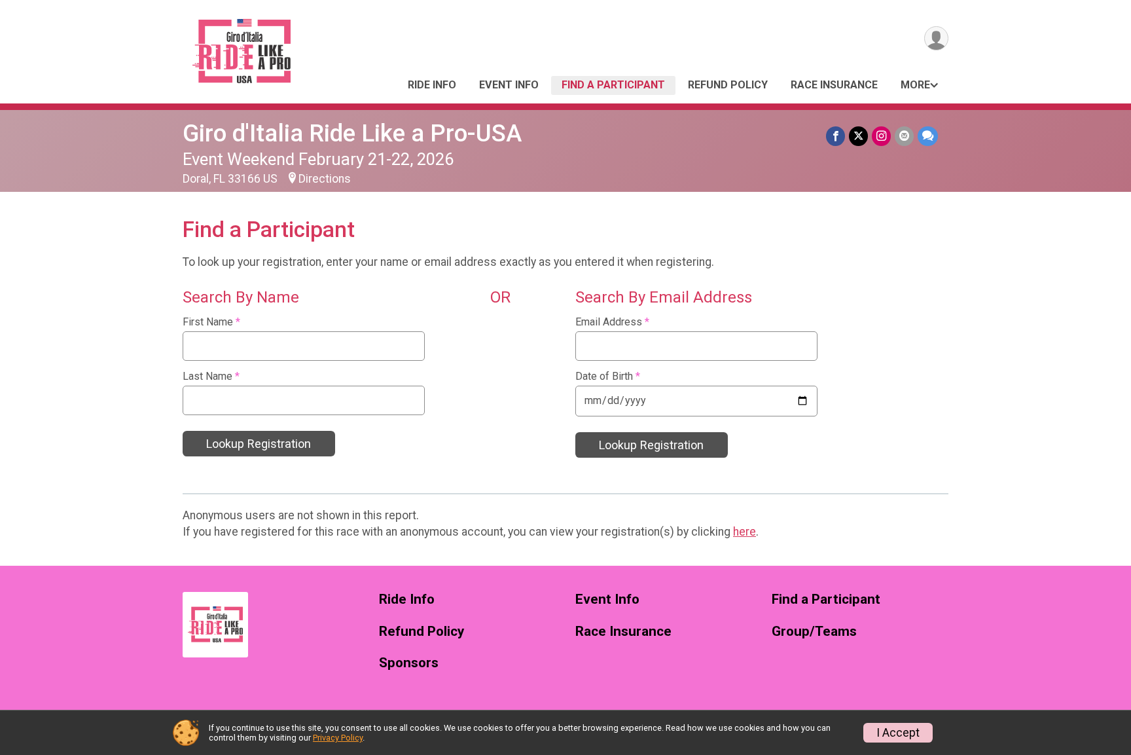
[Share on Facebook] (835, 135)
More (915, 85)
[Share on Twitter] (858, 135)
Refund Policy (728, 85)
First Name (211, 322)
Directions (324, 178)
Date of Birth (607, 376)
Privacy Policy (338, 738)
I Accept (898, 732)
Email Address (612, 322)
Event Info (509, 85)
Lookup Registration (258, 444)
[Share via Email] (904, 135)
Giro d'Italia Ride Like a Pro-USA (352, 133)
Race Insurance (834, 85)
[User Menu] (936, 38)
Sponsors (409, 663)
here (744, 531)
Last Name (211, 376)
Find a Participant (613, 85)
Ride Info (432, 85)
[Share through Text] (928, 135)
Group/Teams (814, 631)
